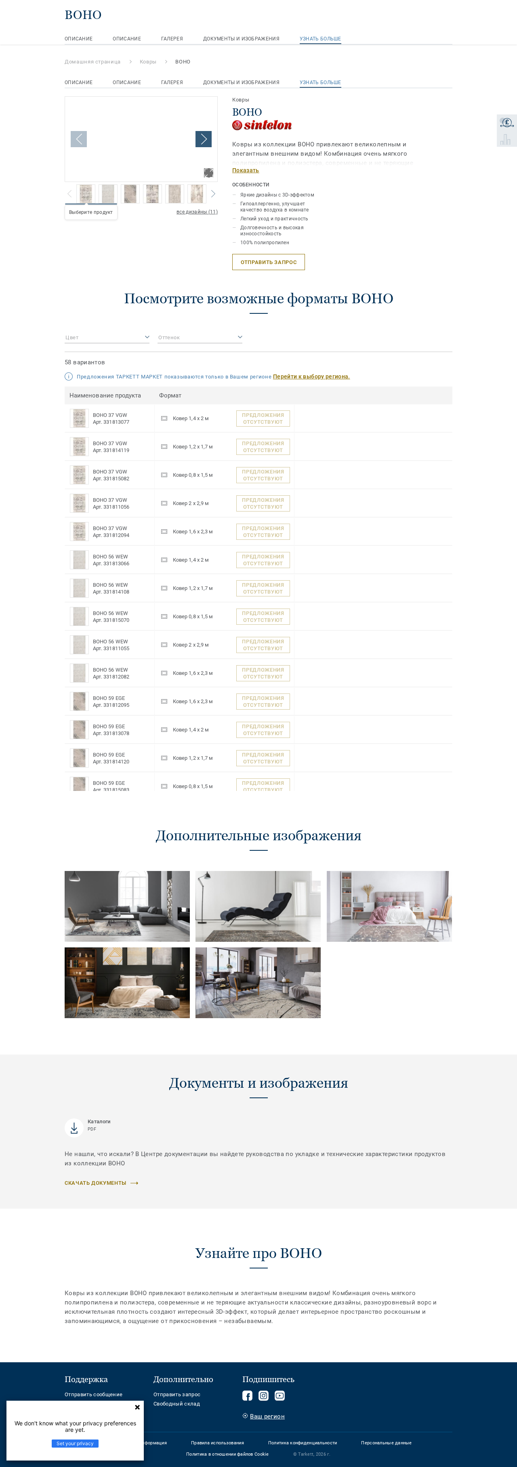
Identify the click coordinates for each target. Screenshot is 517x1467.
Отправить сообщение (93, 1394)
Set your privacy (75, 1443)
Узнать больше (320, 39)
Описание (78, 39)
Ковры (148, 62)
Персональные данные (386, 1443)
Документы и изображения (241, 39)
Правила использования (217, 1443)
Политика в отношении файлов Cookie (227, 1454)
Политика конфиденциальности (302, 1443)
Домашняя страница (93, 62)
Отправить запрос (176, 1394)
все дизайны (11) (197, 212)
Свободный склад (176, 1404)
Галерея (172, 39)
